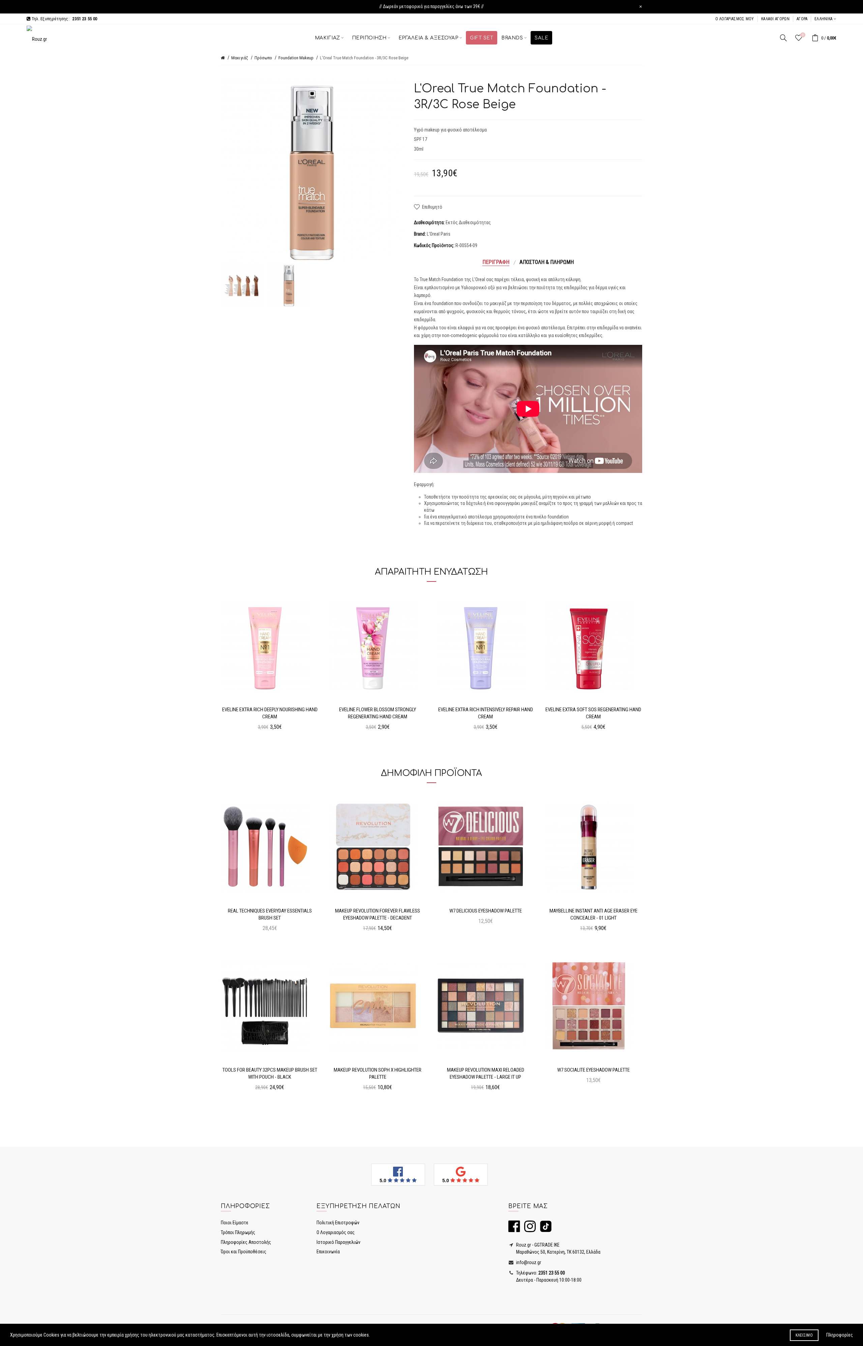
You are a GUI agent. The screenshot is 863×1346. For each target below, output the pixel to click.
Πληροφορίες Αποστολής (246, 1242)
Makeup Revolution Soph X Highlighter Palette (377, 1073)
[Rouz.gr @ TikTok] (544, 1229)
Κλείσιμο (804, 1335)
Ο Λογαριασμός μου (734, 19)
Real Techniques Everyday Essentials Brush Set (270, 914)
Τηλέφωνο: (540, 1273)
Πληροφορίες (839, 1335)
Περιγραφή (495, 262)
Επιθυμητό (432, 207)
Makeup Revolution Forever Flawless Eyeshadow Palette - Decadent (377, 914)
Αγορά (802, 19)
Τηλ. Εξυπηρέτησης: (63, 18)
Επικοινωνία (328, 1251)
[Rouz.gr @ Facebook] (514, 1229)
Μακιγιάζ (239, 57)
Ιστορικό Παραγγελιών (338, 1242)
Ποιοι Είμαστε (234, 1222)
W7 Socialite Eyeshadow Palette (593, 1070)
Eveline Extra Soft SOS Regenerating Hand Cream (593, 713)
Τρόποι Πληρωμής (238, 1232)
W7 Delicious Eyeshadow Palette (485, 911)
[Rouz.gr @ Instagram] (528, 1229)
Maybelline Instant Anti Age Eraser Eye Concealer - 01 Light (593, 914)
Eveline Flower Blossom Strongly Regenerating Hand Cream (377, 713)
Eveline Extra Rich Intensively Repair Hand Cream (485, 713)
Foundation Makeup (296, 57)
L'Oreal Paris (438, 234)
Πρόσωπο (263, 57)
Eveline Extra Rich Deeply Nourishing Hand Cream (270, 713)
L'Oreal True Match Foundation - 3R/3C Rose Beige (364, 57)
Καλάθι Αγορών (775, 19)
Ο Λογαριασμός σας (336, 1232)
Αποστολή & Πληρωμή (546, 262)
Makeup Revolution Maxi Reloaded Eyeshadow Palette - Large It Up (485, 1073)
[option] (242, 285)
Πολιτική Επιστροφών (338, 1222)
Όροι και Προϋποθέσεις (243, 1251)
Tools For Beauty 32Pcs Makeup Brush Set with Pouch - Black (269, 1073)
